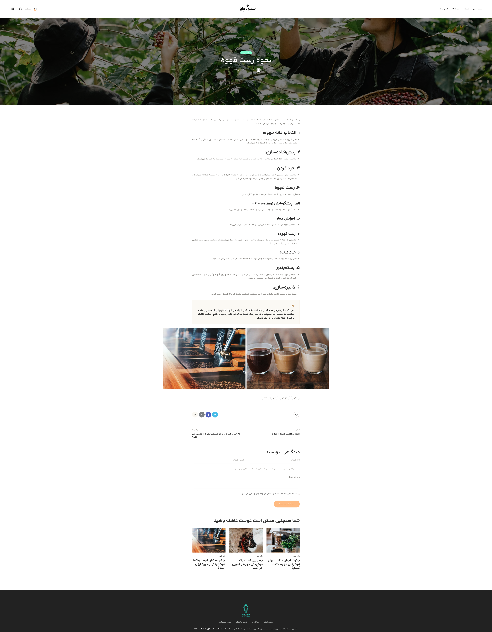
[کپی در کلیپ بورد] (195, 414)
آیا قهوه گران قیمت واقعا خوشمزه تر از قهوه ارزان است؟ (209, 564)
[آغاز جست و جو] (21, 9)
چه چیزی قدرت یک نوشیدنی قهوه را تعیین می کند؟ (247, 564)
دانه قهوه (246, 53)
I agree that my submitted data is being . (270, 494)
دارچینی (285, 397)
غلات (265, 397)
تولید (295, 397)
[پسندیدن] (297, 414)
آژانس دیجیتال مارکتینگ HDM (207, 629)
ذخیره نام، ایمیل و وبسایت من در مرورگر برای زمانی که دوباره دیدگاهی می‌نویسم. (266, 469)
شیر (274, 397)
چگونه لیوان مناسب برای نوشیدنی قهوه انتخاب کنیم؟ (284, 564)
